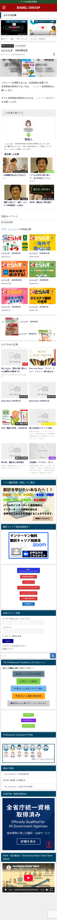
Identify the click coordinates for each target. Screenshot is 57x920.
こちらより (41, 98)
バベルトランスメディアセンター (28, 587)
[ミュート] (47, 889)
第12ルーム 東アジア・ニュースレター (29, 703)
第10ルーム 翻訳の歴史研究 (29, 696)
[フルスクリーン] (51, 889)
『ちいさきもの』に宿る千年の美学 (18, 787)
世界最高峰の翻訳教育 (28, 576)
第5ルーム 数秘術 (29, 681)
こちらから (36, 86)
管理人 (28, 139)
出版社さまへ (28, 714)
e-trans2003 (21, 46)
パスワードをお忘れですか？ (14, 646)
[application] (28, 878)
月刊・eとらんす (7, 45)
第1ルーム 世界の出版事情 (29, 674)
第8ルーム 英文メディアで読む (29, 688)
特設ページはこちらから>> (43, 759)
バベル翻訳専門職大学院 (27, 598)
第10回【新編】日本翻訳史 (14, 780)
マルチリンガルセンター (27, 593)
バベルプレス (28, 582)
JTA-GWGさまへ (28, 725)
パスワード (7, 627)
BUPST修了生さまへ (28, 720)
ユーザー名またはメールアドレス (16, 619)
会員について (8, 649)
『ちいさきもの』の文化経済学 (18, 774)
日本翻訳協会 (28, 603)
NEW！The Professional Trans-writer (28, 570)
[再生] (6, 889)
